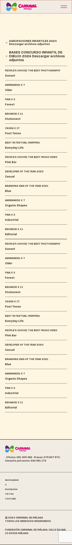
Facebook (11, 489)
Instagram (12, 480)
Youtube (10, 498)
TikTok (9, 494)
